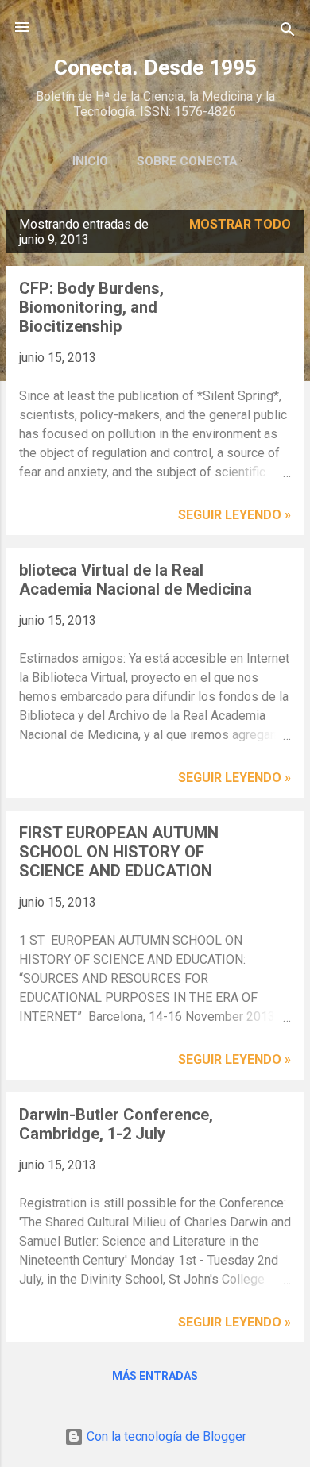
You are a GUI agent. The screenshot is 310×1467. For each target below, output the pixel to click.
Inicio (90, 161)
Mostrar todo (240, 224)
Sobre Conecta (187, 161)
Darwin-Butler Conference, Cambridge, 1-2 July (116, 1124)
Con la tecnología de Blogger (164, 1436)
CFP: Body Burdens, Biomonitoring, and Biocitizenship (91, 307)
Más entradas (155, 1375)
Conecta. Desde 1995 (155, 67)
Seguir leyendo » (234, 514)
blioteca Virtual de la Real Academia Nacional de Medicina (135, 579)
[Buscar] (287, 32)
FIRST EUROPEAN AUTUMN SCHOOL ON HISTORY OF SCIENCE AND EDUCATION (119, 851)
